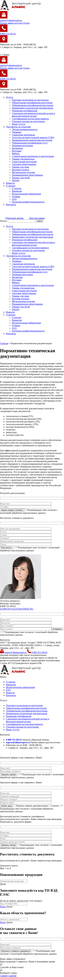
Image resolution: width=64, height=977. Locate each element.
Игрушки (16, 151)
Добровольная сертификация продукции (32, 105)
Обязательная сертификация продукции (32, 102)
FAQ (14, 199)
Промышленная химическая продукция (32, 140)
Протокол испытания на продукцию (30, 100)
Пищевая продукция (22, 145)
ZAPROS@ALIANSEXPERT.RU (16, 609)
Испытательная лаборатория (26, 194)
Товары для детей (21, 177)
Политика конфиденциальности (28, 202)
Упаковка (16, 132)
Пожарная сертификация (24, 110)
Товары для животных (23, 159)
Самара (3, 975)
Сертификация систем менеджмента (30, 118)
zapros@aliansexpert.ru (15, 652)
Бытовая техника (20, 169)
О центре (10, 185)
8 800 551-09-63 (39, 652)
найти (39, 221)
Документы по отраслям (18, 126)
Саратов (12, 975)
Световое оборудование (24, 164)
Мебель (15, 153)
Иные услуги (18, 124)
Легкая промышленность (24, 129)
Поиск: (4, 221)
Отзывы (16, 196)
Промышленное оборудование (27, 175)
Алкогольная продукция (24, 161)
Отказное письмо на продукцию (28, 121)
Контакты (11, 204)
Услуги (9, 97)
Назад (3, 906)
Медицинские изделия (23, 172)
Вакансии (17, 191)
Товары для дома (20, 167)
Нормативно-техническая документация (32, 108)
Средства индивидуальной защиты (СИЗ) (33, 137)
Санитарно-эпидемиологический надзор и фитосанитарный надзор (33, 114)
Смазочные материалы (23, 135)
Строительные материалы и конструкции (33, 156)
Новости (10, 183)
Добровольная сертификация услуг (30, 143)
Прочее (15, 180)
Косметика (17, 148)
